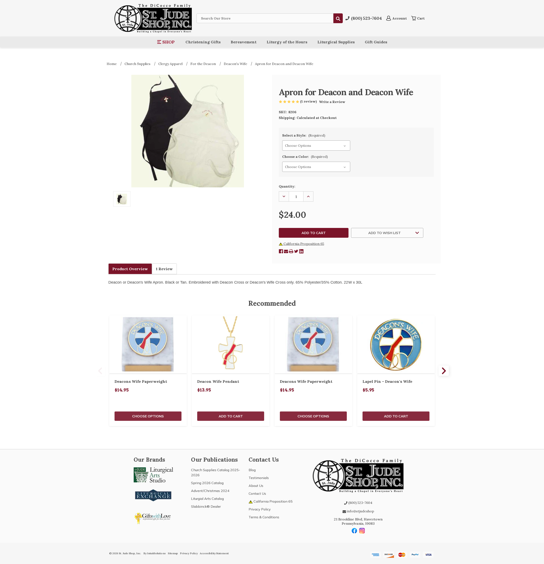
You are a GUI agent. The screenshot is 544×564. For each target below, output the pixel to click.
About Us (256, 485)
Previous (100, 371)
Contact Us (257, 493)
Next (444, 371)
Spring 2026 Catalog (207, 483)
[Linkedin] (301, 251)
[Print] (291, 251)
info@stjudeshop (360, 511)
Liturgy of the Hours (287, 42)
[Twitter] (296, 251)
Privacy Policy (260, 509)
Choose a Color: (305, 156)
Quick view (148, 344)
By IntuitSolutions (154, 553)
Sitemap (173, 553)
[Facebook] (281, 251)
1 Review (164, 268)
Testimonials (259, 478)
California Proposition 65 (303, 244)
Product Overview (130, 268)
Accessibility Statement (214, 553)
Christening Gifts (203, 42)
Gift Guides (376, 42)
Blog (252, 470)
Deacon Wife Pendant (218, 381)
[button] (166, 42)
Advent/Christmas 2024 (210, 491)
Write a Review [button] (332, 102)
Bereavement (243, 42)
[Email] (286, 251)
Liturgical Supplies (336, 42)
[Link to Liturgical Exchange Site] (153, 495)
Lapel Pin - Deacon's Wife (387, 381)
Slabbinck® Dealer (206, 506)
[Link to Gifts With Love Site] (153, 517)
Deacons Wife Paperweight (141, 381)
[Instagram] (362, 530)
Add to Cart (231, 416)
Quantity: (287, 186)
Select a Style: (303, 135)
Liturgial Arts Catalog (207, 498)
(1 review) (309, 101)
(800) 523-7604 (359, 502)
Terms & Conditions (264, 517)
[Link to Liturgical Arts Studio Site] (153, 474)
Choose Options (148, 416)
